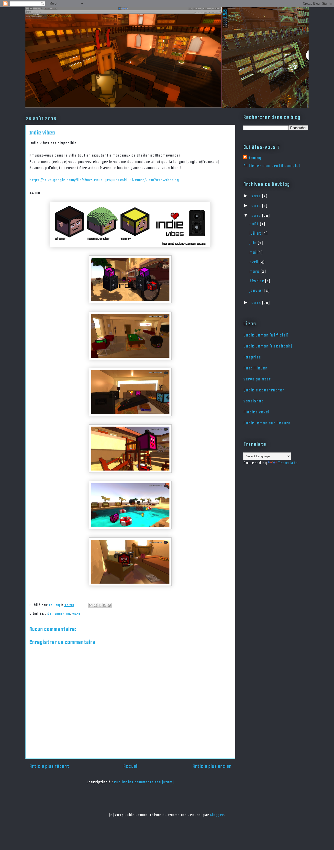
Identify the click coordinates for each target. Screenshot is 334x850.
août (254, 223)
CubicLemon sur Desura (266, 422)
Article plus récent (49, 766)
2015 (256, 215)
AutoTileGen (255, 368)
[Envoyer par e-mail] (90, 605)
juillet (255, 233)
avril (254, 261)
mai (253, 252)
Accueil (130, 766)
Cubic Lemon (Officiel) (265, 335)
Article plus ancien (211, 766)
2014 (256, 302)
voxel (77, 613)
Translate (288, 462)
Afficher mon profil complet (272, 165)
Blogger (217, 815)
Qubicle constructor (263, 390)
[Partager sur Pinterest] (109, 605)
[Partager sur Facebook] (104, 605)
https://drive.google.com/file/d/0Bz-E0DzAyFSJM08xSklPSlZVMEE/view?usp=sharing (104, 180)
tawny (254, 157)
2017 (256, 195)
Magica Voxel (256, 411)
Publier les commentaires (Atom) (144, 782)
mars (254, 271)
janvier (256, 290)
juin (253, 242)
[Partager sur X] (100, 605)
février (257, 280)
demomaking (58, 613)
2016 (256, 205)
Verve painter (257, 379)
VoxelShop (253, 401)
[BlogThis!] (95, 605)
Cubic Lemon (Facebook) (267, 346)
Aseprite (252, 357)
